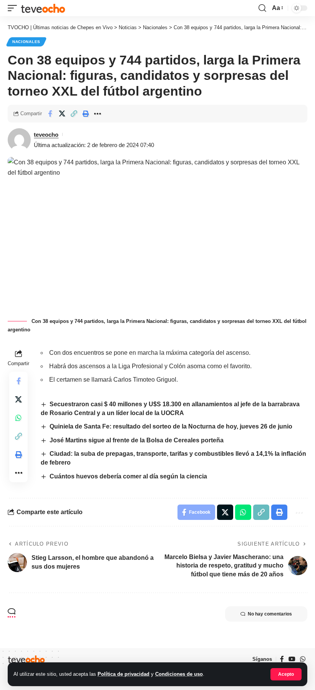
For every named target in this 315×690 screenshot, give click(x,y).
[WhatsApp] (302, 659)
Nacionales (26, 42)
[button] (286, 674)
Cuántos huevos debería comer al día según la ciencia (128, 476)
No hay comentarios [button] (270, 614)
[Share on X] (61, 114)
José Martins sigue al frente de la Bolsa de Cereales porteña (137, 440)
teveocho (46, 134)
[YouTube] (292, 659)
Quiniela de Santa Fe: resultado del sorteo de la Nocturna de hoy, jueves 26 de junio (171, 426)
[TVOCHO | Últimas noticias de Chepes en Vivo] (43, 8)
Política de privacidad (123, 674)
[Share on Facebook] (50, 114)
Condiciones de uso (179, 674)
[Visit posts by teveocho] (19, 139)
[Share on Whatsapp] (18, 418)
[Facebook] (282, 659)
